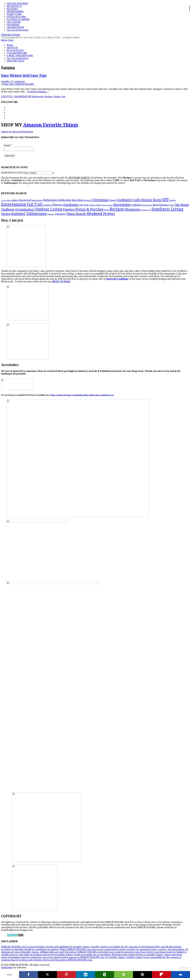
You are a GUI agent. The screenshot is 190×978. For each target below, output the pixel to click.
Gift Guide (84, 205)
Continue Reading (38, 91)
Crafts (136, 200)
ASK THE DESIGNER (17, 3)
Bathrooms (37, 96)
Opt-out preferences (17, 30)
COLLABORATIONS (17, 53)
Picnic (106, 210)
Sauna (57, 96)
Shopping (132, 209)
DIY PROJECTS (14, 6)
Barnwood (25, 200)
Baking (14, 200)
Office (171, 205)
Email (8, 145)
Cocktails (124, 200)
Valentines (60, 214)
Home (10, 45)
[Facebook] (28, 974)
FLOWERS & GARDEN (18, 19)
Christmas (100, 200)
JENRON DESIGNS (10, 35)
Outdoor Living (48, 209)
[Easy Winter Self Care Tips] (17, 84)
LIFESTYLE (7, 96)
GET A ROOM (13, 22)
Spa (63, 96)
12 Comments (17, 81)
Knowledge (122, 204)
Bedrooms (64, 200)
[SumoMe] (180, 974)
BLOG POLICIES (15, 50)
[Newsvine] (104, 974)
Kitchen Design (107, 205)
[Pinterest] (66, 974)
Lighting (136, 205)
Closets (112, 200)
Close (10, 40)
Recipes (49, 96)
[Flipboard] (161, 974)
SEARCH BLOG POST (12, 172)
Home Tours (95, 205)
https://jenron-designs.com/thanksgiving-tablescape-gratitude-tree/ (82, 395)
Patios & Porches (89, 209)
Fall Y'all (34, 204)
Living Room (147, 205)
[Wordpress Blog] (142, 974)
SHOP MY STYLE (15, 61)
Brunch (87, 200)
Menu (4, 40)
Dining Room (151, 200)
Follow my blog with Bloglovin (17, 131)
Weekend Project (101, 213)
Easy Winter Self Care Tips (24, 75)
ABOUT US (12, 47)
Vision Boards (76, 214)
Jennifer (5, 81)
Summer (18, 214)
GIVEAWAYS (13, 24)
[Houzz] (123, 974)
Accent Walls (6, 200)
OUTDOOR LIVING (16, 16)
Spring (6, 214)
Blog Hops (77, 200)
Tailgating (50, 214)
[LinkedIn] (85, 974)
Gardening (70, 204)
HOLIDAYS (12, 9)
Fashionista (7, 967)
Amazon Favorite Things (50, 125)
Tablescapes (36, 213)
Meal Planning (161, 205)
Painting (69, 209)
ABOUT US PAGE (61, 281)
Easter (172, 200)
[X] (47, 974)
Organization (24, 209)
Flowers (57, 204)
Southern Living (167, 209)
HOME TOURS (14, 14)
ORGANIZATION (15, 27)
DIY (165, 199)
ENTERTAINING (15, 11)
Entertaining (13, 204)
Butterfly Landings (117, 279)
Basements (37, 200)
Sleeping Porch (145, 210)
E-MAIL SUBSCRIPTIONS (20, 55)
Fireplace (47, 205)
